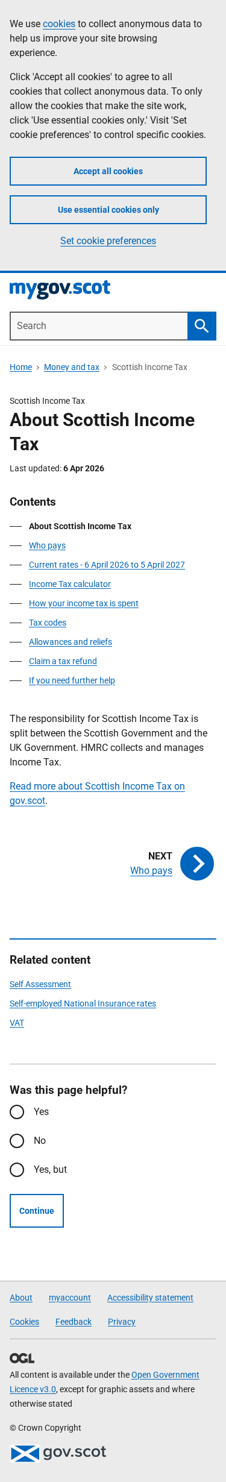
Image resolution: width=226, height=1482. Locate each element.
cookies (59, 24)
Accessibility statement (150, 1297)
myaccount (70, 1297)
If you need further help (72, 680)
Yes (41, 1111)
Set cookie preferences (108, 240)
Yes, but (50, 1169)
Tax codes (47, 622)
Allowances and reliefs (70, 642)
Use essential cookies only (108, 210)
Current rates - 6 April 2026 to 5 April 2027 (107, 565)
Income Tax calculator (70, 584)
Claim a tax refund (63, 661)
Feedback (73, 1322)
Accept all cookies (108, 171)
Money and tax (71, 367)
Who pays (47, 545)
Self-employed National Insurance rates (83, 1003)
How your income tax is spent (84, 603)
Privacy (122, 1322)
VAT (17, 1023)
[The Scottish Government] (58, 1454)
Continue (36, 1211)
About (21, 1297)
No (40, 1140)
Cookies (24, 1322)
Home (21, 367)
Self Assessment (40, 984)
